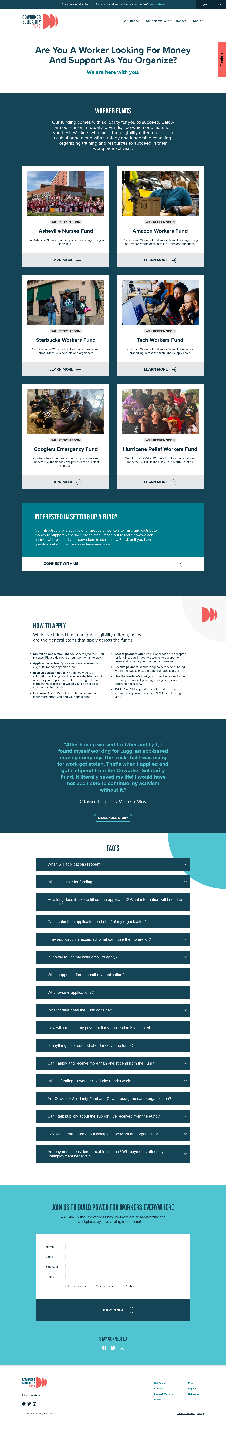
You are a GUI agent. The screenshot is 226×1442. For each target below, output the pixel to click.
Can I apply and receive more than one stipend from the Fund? (101, 1063)
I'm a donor (106, 1286)
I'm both (130, 1286)
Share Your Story (113, 818)
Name (50, 1246)
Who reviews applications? (71, 992)
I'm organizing (77, 1286)
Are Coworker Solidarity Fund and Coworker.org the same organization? (109, 1098)
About (197, 20)
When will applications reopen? (74, 864)
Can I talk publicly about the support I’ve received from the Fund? (104, 1116)
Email (50, 1256)
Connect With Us (61, 563)
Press (191, 1383)
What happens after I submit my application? (86, 975)
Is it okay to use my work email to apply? (83, 957)
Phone (50, 1276)
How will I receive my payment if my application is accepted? (100, 1028)
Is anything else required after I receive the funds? (91, 1045)
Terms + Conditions (186, 1413)
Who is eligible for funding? (71, 882)
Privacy (200, 1413)
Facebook (104, 1348)
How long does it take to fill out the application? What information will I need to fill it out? (115, 901)
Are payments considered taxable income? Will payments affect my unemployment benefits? (106, 1153)
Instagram (122, 1348)
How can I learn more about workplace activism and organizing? (103, 1134)
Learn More (61, 260)
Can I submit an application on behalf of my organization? (97, 921)
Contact (158, 1388)
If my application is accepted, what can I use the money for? (99, 939)
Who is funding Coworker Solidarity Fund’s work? (90, 1081)
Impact (181, 20)
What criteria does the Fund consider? (80, 1010)
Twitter (113, 1348)
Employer (52, 1266)
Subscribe (113, 1310)
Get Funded (131, 20)
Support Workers (157, 20)
